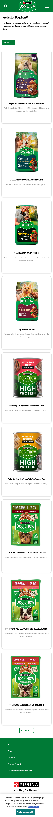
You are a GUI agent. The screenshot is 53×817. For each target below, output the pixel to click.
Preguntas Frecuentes (15, 764)
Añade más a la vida (14, 745)
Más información (33, 806)
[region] (26, 805)
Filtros (8, 42)
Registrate (11, 758)
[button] (47, 6)
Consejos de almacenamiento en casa (20, 770)
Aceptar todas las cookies (25, 812)
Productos (11, 751)
